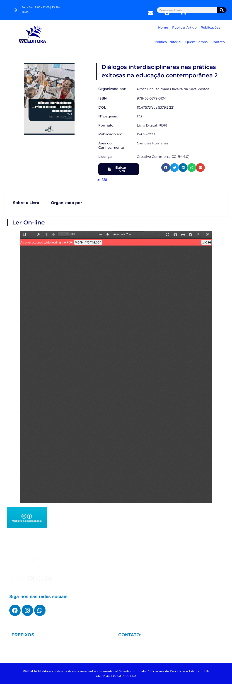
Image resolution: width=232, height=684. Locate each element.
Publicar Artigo (184, 27)
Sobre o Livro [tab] (26, 202)
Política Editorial (168, 42)
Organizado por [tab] (66, 202)
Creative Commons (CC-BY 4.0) (163, 156)
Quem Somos (196, 42)
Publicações (210, 27)
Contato (218, 42)
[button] (165, 167)
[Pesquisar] (222, 10)
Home (163, 27)
